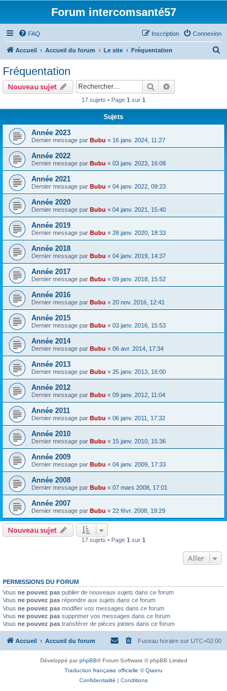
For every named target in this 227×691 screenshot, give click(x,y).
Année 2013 (51, 364)
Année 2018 (51, 248)
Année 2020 (51, 202)
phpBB (88, 660)
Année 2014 (51, 341)
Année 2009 (51, 457)
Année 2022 (51, 156)
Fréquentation (37, 71)
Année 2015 (51, 318)
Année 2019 (51, 225)
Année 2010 (51, 434)
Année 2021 (51, 179)
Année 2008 (51, 480)
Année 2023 (51, 132)
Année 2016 (51, 295)
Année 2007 (51, 503)
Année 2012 (51, 387)
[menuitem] (29, 33)
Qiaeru (154, 670)
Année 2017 (51, 271)
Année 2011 (50, 410)
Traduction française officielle (101, 670)
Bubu (98, 140)
